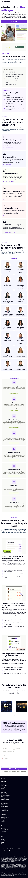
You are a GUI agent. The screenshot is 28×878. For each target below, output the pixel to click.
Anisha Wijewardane (20, 300)
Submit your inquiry (14, 769)
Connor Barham (7, 340)
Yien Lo (7, 300)
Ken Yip (7, 368)
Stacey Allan (7, 327)
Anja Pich (7, 284)
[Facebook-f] (7, 850)
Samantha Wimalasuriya (20, 284)
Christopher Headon (7, 314)
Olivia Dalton (7, 269)
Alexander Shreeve (20, 314)
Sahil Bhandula (20, 269)
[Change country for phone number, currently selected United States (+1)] (2, 758)
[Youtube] (9, 850)
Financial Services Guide (23, 874)
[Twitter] (2, 850)
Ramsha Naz (21, 368)
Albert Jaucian (20, 340)
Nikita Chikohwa (20, 327)
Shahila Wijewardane (7, 355)
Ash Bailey (20, 355)
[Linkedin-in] (4, 850)
